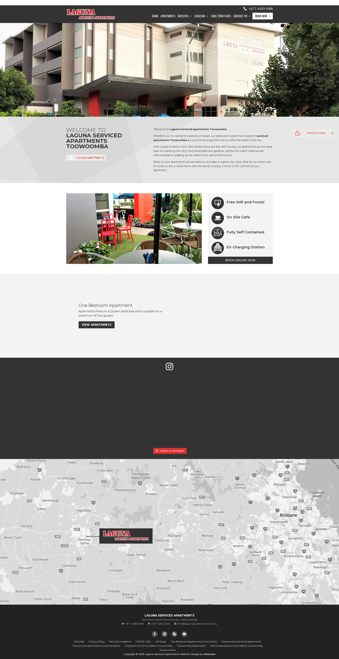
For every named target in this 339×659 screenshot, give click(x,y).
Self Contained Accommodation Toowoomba (236, 645)
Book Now (261, 16)
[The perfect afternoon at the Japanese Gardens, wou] (84, 429)
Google (89, 157)
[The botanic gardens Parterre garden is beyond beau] (198, 429)
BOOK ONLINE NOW (240, 260)
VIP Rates (161, 641)
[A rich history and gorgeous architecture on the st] (254, 397)
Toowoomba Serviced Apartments (241, 641)
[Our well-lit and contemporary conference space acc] (254, 429)
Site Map (79, 641)
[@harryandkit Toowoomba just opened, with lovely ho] (84, 397)
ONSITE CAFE (316, 133)
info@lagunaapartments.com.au (197, 623)
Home (155, 16)
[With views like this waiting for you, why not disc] (310, 429)
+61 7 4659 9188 (261, 9)
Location (199, 16)
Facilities (183, 16)
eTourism (209, 654)
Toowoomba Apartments (191, 645)
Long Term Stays (221, 16)
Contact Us (240, 16)
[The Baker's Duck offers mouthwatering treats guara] (28, 397)
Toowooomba (167, 650)
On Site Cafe (238, 217)
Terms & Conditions (120, 641)
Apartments (168, 16)
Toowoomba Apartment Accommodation (96, 645)
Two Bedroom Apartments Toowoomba (194, 641)
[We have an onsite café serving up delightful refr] (28, 429)
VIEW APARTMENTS (96, 324)
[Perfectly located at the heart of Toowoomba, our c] (141, 397)
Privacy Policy (97, 641)
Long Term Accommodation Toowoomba (148, 645)
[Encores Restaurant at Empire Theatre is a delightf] (310, 397)
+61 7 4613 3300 (160, 623)
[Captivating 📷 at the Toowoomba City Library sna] (141, 429)
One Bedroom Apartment (106, 305)
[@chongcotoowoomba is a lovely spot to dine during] (198, 397)
